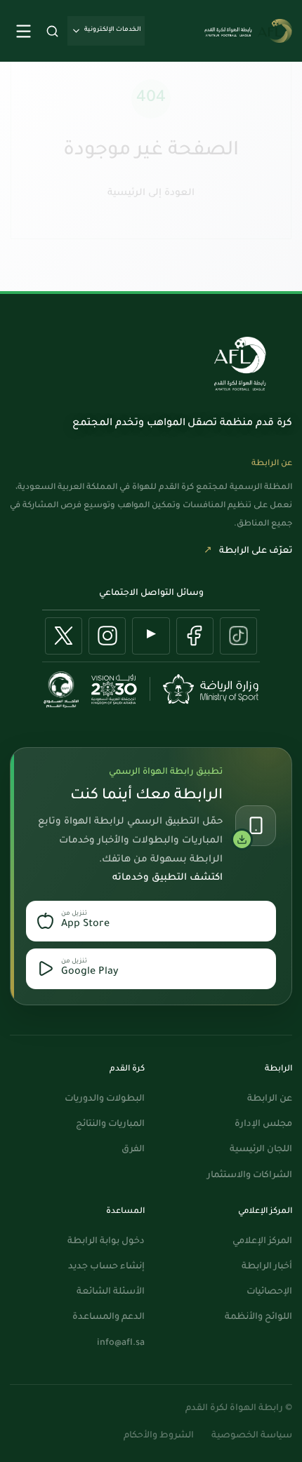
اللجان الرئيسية (261, 1150)
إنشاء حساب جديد (106, 1267)
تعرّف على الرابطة (248, 551)
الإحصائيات (269, 1292)
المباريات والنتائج (110, 1124)
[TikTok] (238, 636)
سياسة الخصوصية (251, 1436)
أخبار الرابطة (267, 1267)
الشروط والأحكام (159, 1436)
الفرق (133, 1150)
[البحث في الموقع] (52, 31)
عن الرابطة (269, 1099)
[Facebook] (195, 636)
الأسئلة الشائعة (111, 1292)
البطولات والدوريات (105, 1099)
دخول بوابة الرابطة (106, 1242)
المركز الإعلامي (262, 1242)
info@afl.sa (121, 1343)
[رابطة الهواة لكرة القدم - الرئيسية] (247, 31)
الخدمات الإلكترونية (112, 30)
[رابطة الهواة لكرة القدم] (239, 364)
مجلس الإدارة (263, 1124)
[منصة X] (63, 636)
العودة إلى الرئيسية (151, 189)
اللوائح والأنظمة (258, 1317)
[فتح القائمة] (23, 31)
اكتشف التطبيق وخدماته (167, 878)
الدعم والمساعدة (108, 1317)
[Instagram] (107, 636)
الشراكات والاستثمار (249, 1176)
